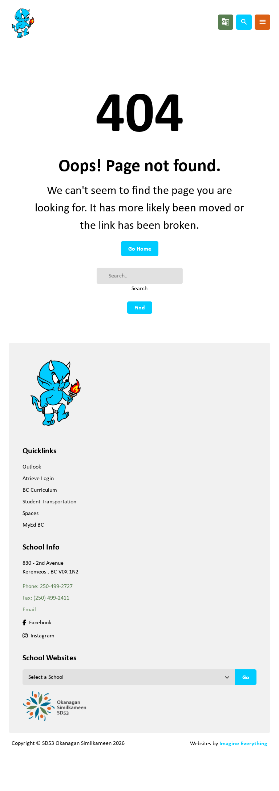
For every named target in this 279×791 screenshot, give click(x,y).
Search (139, 288)
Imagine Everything (243, 743)
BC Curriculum (40, 490)
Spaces (31, 513)
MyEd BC (33, 524)
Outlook (32, 466)
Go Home (139, 248)
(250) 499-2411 (51, 597)
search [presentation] (244, 22)
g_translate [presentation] (226, 22)
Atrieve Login (38, 478)
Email (29, 609)
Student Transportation (49, 501)
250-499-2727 (56, 586)
